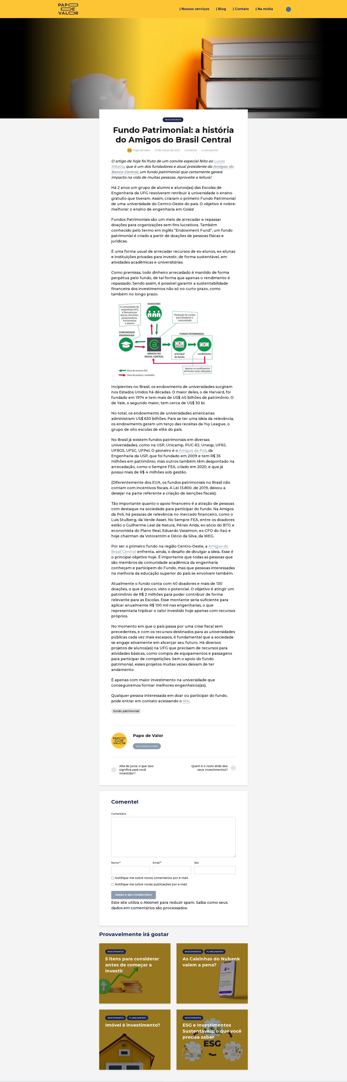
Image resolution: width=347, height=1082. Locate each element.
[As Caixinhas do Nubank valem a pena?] (212, 973)
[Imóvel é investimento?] (134, 1039)
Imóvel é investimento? (132, 1025)
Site (196, 863)
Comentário (118, 814)
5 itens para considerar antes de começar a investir (132, 965)
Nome (115, 863)
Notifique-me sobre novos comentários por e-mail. (151, 878)
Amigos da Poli (192, 450)
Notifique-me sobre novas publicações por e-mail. (151, 884)
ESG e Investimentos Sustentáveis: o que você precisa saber (212, 1031)
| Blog (221, 9)
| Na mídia (264, 9)
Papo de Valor (141, 150)
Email (157, 863)
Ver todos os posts (147, 746)
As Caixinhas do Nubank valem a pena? (211, 962)
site (186, 701)
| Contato (241, 9)
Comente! (191, 150)
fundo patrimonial (126, 711)
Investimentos (173, 119)
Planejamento (214, 951)
